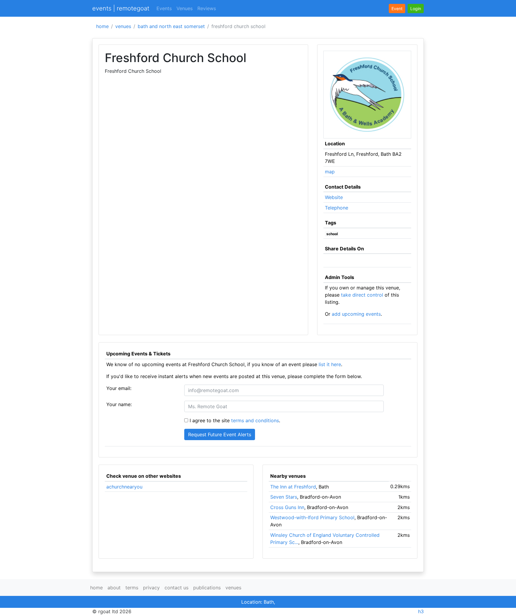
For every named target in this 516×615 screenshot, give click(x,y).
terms (131, 588)
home (102, 26)
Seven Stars (283, 497)
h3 (421, 611)
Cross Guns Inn (287, 507)
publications (207, 588)
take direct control (362, 295)
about (114, 588)
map (330, 172)
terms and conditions (255, 420)
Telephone (336, 208)
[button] (416, 8)
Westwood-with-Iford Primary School (312, 517)
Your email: (118, 388)
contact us (176, 588)
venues (123, 26)
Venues (184, 8)
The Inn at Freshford (293, 487)
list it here (330, 364)
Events (164, 8)
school (332, 234)
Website (334, 197)
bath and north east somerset (171, 26)
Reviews (206, 8)
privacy (151, 588)
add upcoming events (356, 314)
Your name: (119, 404)
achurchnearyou (124, 487)
